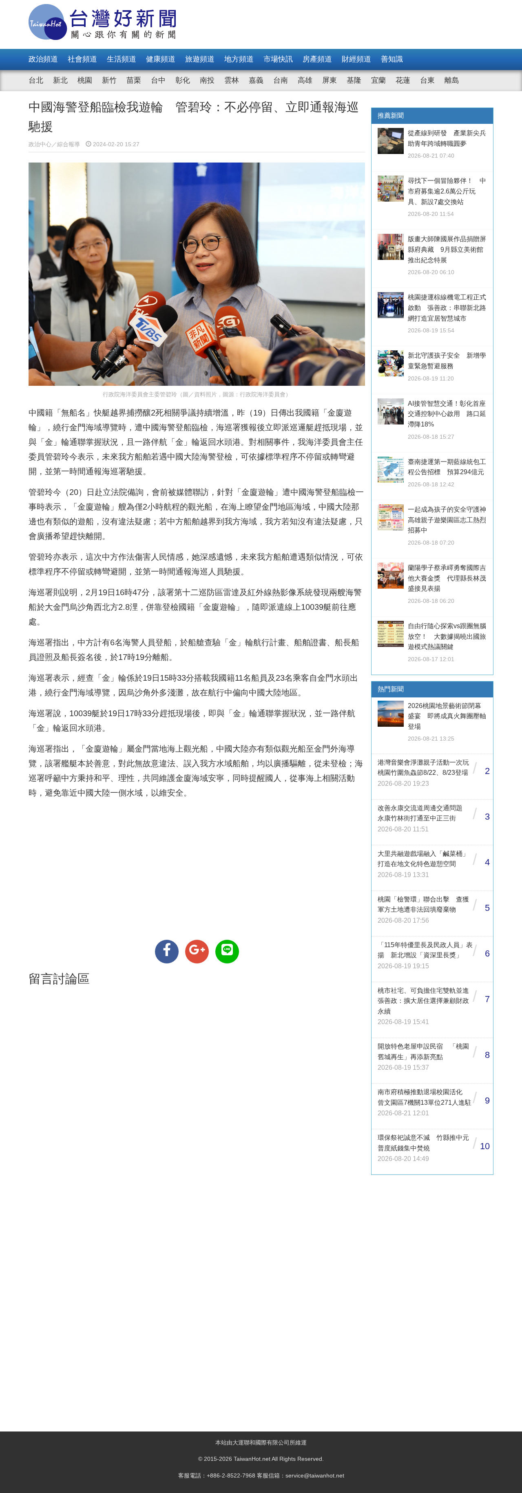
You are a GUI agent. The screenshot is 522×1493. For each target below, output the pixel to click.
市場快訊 (278, 59)
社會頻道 (82, 59)
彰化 (182, 80)
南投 (207, 80)
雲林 (231, 80)
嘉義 (256, 80)
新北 (60, 80)
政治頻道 (43, 59)
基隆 (354, 80)
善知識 (392, 59)
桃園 (84, 80)
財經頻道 (356, 59)
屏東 (329, 80)
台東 (427, 80)
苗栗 (133, 80)
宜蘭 (378, 80)
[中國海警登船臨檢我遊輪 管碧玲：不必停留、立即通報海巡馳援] (167, 951)
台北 (36, 80)
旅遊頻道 (200, 59)
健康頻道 (160, 59)
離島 (452, 80)
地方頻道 (239, 59)
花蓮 (403, 80)
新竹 (109, 80)
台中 (158, 80)
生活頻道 (121, 59)
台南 (280, 80)
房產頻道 (317, 59)
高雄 (305, 80)
